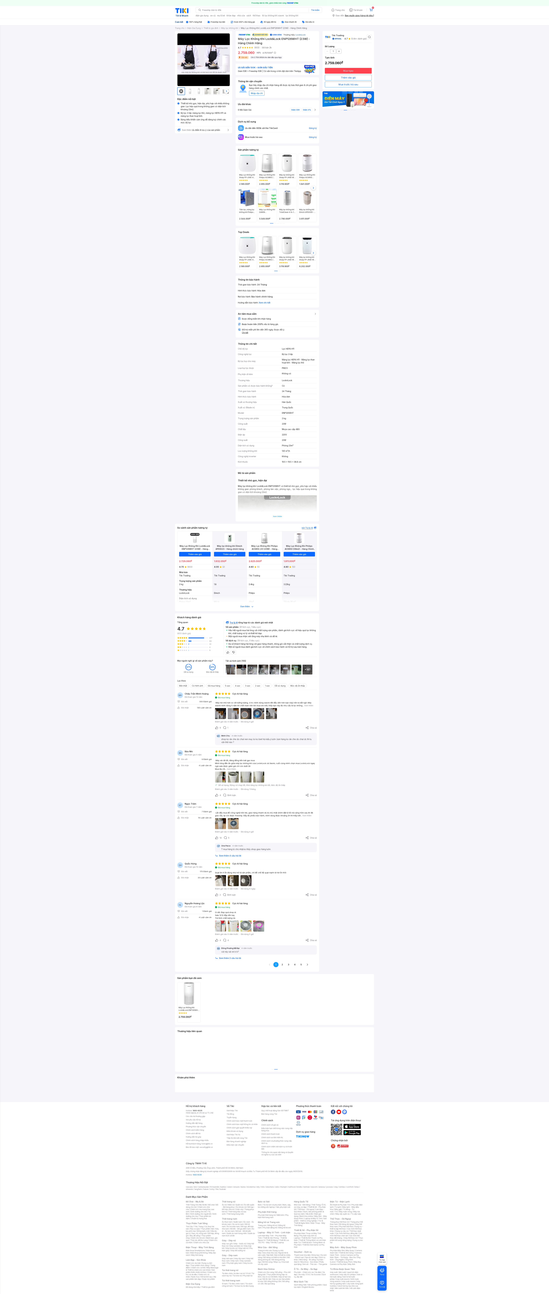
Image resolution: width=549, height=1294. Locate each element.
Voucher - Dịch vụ (303, 1252)
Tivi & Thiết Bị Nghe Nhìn (308, 1222)
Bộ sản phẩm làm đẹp (201, 1278)
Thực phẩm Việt (207, 1229)
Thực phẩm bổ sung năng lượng (346, 1239)
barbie (223, 1187)
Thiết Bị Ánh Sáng (346, 1253)
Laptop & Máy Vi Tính (313, 1218)
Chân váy (239, 1209)
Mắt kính (280, 1215)
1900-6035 (197, 1111)
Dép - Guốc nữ (240, 1244)
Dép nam (235, 1261)
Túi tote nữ (237, 1276)
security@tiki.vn (206, 1147)
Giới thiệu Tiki (232, 1111)
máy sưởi (333, 1272)
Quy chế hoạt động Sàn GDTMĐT (275, 1111)
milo (263, 1187)
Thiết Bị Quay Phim (344, 1262)
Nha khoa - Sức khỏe (309, 1262)
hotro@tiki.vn (207, 1144)
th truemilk (214, 1187)
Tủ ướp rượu (356, 1214)
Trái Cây (189, 1226)
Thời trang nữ (228, 1201)
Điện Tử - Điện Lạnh (340, 1201)
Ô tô (308, 1274)
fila (217, 1189)
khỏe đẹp (231, 15)
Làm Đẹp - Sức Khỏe (196, 1260)
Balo (260, 1205)
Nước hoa (195, 1277)
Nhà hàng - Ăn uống (307, 1260)
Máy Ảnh (351, 1264)
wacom (314, 1187)
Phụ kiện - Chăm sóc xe (304, 1272)
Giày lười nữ (243, 1248)
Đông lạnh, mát (203, 1231)
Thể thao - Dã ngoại (306, 1209)
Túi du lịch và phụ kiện (272, 1205)
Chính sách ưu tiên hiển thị (272, 1137)
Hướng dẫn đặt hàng (194, 1123)
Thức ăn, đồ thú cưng (199, 1240)
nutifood (291, 1187)
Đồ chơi (211, 1205)
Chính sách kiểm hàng (195, 1130)
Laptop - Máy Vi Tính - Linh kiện (274, 1232)
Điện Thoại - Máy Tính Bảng (200, 1247)
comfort (350, 1187)
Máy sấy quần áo (343, 1214)
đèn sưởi (342, 1272)
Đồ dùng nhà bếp (193, 1287)
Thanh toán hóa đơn (302, 1255)
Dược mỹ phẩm (208, 1279)
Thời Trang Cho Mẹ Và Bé (196, 1205)
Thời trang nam (229, 1219)
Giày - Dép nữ (229, 1240)
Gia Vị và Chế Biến (270, 1277)
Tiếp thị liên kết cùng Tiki (237, 1138)
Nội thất (270, 1255)
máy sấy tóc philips (348, 1274)
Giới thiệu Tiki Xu (233, 1135)
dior (195, 1187)
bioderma (251, 1187)
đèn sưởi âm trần (342, 1288)
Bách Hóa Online (266, 1269)
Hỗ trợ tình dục (206, 1277)
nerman (306, 1187)
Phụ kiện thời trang (267, 1212)
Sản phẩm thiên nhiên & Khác (200, 1271)
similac (342, 1187)
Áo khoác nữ (241, 1207)
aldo (277, 1187)
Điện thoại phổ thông (199, 1253)
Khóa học (316, 1255)
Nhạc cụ (277, 1262)
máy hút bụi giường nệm (345, 1282)
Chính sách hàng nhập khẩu (197, 1140)
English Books (308, 1287)
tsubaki (223, 1189)
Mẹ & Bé (309, 1214)
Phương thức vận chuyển (196, 1127)
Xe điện (318, 1272)
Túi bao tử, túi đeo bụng (244, 1286)
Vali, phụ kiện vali (283, 1207)
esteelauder (204, 1187)
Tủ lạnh (338, 1207)
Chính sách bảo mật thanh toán (239, 1121)
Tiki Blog (230, 1114)
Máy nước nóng (345, 1212)
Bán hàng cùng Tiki (269, 1114)
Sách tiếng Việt (300, 1285)
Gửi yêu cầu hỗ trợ (193, 1120)
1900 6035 (197, 1175)
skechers (270, 1187)
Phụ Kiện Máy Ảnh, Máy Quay (342, 1250)
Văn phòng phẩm (315, 1285)
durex (243, 1187)
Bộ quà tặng (270, 1284)
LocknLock (301, 35)
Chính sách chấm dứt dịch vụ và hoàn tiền (276, 1148)
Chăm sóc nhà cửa (201, 1242)
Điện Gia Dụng (193, 1284)
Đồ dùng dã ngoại (346, 1224)
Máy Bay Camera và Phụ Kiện (345, 1263)
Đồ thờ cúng (267, 1262)
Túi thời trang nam (231, 1280)
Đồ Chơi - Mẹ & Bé (195, 1201)
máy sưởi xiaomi (348, 1281)
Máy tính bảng (197, 1255)
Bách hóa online (306, 1216)
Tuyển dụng (231, 1117)
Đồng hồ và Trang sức (269, 1222)
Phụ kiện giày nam (234, 1263)
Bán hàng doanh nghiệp (236, 1141)
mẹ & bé (221, 15)
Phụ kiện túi (247, 1276)
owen (229, 1187)
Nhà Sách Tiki (301, 1281)
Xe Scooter (316, 1274)
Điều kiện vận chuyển (235, 1145)
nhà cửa (241, 15)
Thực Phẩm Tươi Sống (196, 1223)
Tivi (336, 1212)
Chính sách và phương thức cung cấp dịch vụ (276, 1142)
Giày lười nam (227, 1258)
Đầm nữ (231, 1205)
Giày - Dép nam (229, 1255)
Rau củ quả (194, 1229)
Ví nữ (248, 1273)
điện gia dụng (202, 15)
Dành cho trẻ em (198, 1238)
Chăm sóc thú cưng (266, 1272)
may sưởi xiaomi (342, 1279)
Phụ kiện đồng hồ (270, 1228)
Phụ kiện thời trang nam (273, 1216)
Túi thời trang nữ (230, 1270)
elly (258, 1187)
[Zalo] (344, 1112)
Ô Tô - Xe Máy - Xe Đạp (305, 1269)
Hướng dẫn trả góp (193, 1137)
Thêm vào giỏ (348, 77)
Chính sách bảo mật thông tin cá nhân (242, 1124)
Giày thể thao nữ (350, 1238)
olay (336, 1187)
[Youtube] (339, 1112)
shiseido (189, 1189)
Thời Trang (316, 1205)
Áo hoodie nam (233, 1226)
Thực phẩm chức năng (199, 1265)
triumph (284, 1187)
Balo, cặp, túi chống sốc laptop (274, 1206)
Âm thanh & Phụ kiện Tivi (340, 1205)
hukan (205, 1189)
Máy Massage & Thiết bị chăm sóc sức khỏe (202, 1269)
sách (249, 15)
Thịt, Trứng (198, 1226)
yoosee (329, 1187)
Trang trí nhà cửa (265, 1250)
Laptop (281, 1242)
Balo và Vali (264, 1201)
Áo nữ (224, 1205)
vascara (189, 1187)
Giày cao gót (227, 1244)
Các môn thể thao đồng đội (346, 1233)
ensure (236, 1187)
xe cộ (212, 15)
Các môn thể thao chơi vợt (346, 1234)
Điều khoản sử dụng (235, 1131)
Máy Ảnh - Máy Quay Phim (343, 1247)
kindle (299, 1187)
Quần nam (238, 1222)
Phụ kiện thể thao (346, 1226)
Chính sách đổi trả (193, 1133)
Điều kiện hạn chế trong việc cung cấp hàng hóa (277, 1129)
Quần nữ (239, 1205)
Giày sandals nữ (236, 1246)
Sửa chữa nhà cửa (270, 1253)
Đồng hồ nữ (272, 1225)
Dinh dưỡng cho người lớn (200, 1214)
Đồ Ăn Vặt (267, 1279)
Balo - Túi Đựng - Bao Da (345, 1257)
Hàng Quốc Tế (301, 1201)
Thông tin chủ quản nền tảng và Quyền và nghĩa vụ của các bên (277, 1153)
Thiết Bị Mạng (272, 1240)
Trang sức (262, 1225)
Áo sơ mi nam (238, 1224)
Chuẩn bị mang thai (199, 1218)
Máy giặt (338, 1209)
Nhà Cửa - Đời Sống (268, 1247)
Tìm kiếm (315, 10)
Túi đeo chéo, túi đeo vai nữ (233, 1273)
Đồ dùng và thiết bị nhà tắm (274, 1257)
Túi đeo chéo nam (236, 1284)
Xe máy (302, 1274)
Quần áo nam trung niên (237, 1233)
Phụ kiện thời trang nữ (267, 1215)
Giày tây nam (239, 1258)
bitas (357, 1187)
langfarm (198, 1189)
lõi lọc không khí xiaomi (273, 15)
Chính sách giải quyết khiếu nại (239, 1128)
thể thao (256, 15)
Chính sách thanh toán (270, 1134)
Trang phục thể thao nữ (339, 1222)
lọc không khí (292, 15)
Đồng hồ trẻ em (284, 1228)
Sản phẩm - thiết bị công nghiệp (310, 1219)
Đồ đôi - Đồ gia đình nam (240, 1229)
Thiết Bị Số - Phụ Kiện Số (306, 1230)
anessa (322, 1187)
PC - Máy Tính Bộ (269, 1242)
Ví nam (224, 1284)
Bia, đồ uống (195, 1236)
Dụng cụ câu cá (341, 1231)
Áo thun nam (227, 1222)
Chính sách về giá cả (269, 1125)
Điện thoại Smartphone (195, 1250)
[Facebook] (333, 1112)
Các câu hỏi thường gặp (195, 1116)
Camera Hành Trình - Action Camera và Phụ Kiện (345, 1255)
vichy (212, 1189)
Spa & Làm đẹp (311, 1257)
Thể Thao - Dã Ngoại (340, 1219)
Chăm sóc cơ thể (198, 1268)
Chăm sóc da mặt (193, 1263)
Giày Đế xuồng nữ (238, 1250)
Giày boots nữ (231, 1248)
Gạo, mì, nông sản (199, 1233)
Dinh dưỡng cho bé (198, 1212)
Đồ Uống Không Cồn (272, 1281)
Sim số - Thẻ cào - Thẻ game (315, 1264)
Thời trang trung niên (235, 1214)
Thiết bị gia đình (208, 1287)
